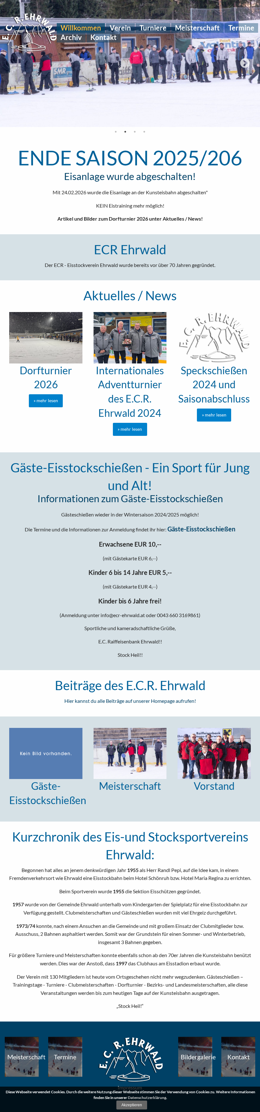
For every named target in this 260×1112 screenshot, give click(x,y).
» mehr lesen (46, 400)
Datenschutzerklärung (147, 1097)
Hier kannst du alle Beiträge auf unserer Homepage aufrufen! (130, 701)
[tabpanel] (130, 63)
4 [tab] (144, 132)
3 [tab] (135, 132)
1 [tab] (116, 132)
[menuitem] (81, 28)
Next (244, 63)
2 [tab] (125, 132)
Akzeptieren (131, 1105)
